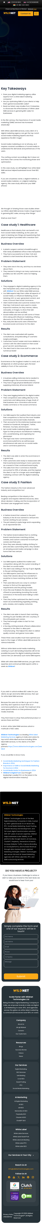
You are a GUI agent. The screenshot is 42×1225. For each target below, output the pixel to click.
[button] (21, 976)
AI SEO (21, 1104)
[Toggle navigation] (36, 13)
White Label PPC (21, 1143)
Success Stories (21, 1050)
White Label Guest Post (21, 1137)
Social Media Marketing (21, 1088)
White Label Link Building (21, 1140)
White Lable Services (21, 1133)
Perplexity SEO (21, 1114)
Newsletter (8, 1217)
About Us (21, 1024)
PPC (21, 1085)
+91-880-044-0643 (22, 5)
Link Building (21, 1075)
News (21, 1056)
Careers (21, 1031)
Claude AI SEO (21, 1117)
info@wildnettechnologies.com (21, 1169)
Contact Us (26, 13)
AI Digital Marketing (21, 1101)
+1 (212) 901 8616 (15, 2)
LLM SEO (21, 1108)
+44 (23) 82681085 (32, 2)
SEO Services (21, 1072)
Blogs (21, 1047)
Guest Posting (21, 1082)
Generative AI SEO (21, 1111)
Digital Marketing (21, 1069)
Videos (21, 1053)
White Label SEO (21, 1146)
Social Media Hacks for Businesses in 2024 (19, 770)
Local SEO (21, 1079)
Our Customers (21, 1034)
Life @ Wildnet (21, 1027)
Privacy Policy (8, 1214)
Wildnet (32, 9)
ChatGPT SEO (21, 1121)
